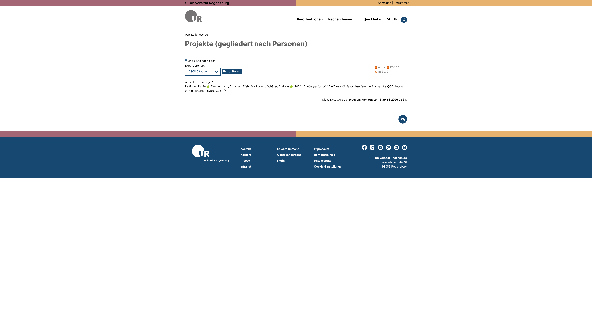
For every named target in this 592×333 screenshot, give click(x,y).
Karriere (245, 154)
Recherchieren (340, 19)
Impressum (321, 149)
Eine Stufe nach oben (202, 60)
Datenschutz (322, 160)
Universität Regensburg (209, 3)
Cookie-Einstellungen (328, 166)
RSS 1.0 (395, 67)
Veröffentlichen (310, 19)
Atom (381, 67)
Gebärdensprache (289, 154)
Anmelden (384, 2)
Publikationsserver (197, 34)
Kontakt (245, 149)
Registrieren (401, 2)
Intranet (245, 166)
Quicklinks (372, 19)
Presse (245, 160)
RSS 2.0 (383, 71)
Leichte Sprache (288, 149)
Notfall (281, 160)
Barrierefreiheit (324, 154)
